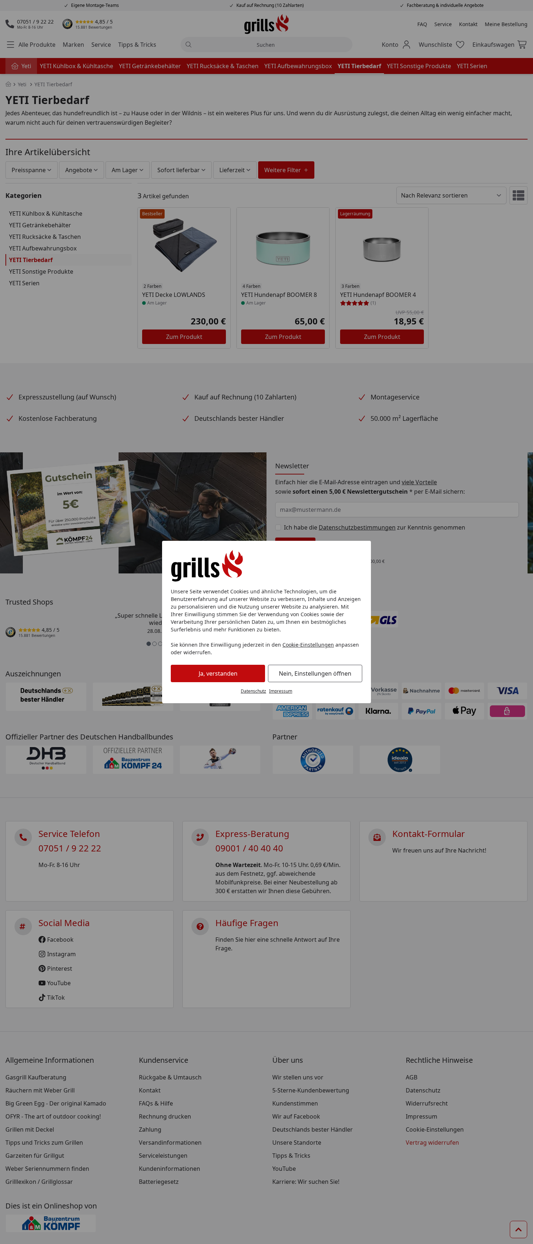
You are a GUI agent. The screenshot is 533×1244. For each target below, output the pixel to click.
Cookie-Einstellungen (308, 644)
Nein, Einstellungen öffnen (315, 673)
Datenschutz (253, 691)
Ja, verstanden (218, 673)
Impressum (280, 691)
